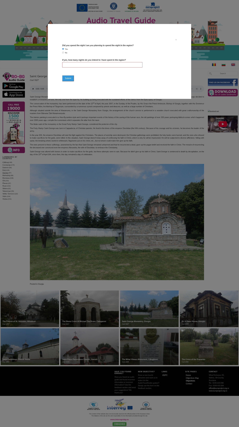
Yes (66, 49)
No (66, 53)
